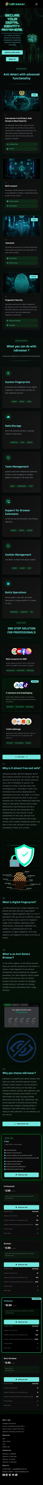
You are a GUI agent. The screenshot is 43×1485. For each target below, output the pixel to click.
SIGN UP (12, 59)
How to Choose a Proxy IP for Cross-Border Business (14, 1429)
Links (4, 1444)
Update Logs (6, 1447)
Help (4, 1439)
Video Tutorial (6, 1441)
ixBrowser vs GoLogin (9, 1459)
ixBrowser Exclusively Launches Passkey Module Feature (14, 1432)
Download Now (12, 52)
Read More (21, 757)
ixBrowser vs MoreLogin (10, 1462)
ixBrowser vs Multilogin (9, 1454)
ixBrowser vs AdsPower (10, 1457)
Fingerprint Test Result (9, 1424)
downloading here (23, 1124)
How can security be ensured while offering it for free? (14, 1426)
